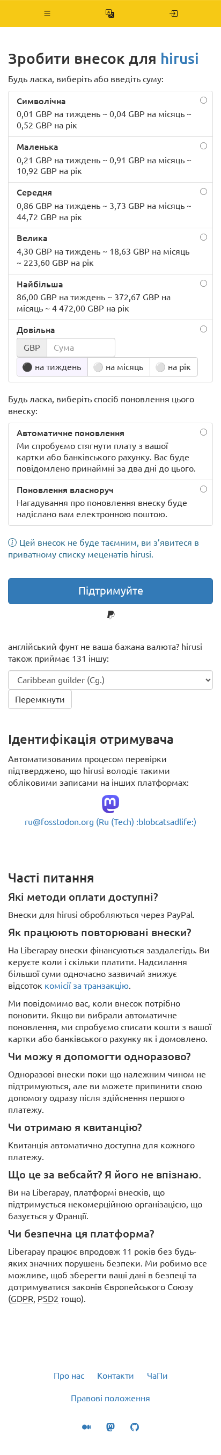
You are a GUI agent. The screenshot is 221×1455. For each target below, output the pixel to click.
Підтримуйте (110, 590)
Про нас (69, 1375)
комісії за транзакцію (87, 985)
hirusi (179, 58)
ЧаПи (157, 1375)
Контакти (115, 1375)
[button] (47, 13)
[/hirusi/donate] (173, 13)
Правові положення (110, 1398)
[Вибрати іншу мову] (110, 13)
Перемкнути (40, 699)
